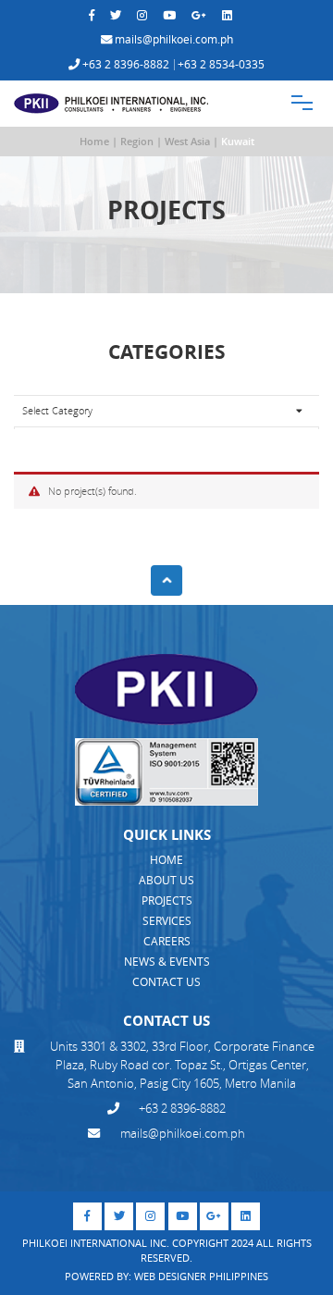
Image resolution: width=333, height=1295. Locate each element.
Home (94, 141)
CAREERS (167, 941)
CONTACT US (166, 982)
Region (137, 141)
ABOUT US (166, 880)
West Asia (187, 141)
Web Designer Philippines (201, 1276)
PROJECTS (167, 900)
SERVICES (166, 921)
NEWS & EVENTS (167, 961)
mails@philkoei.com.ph (172, 39)
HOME (166, 860)
